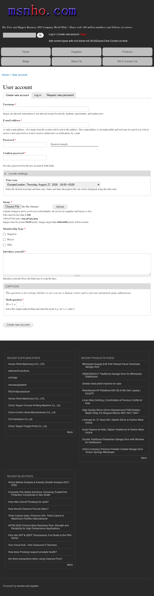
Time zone (11, 180)
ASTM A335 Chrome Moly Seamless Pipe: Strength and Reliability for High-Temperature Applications (38, 526)
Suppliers (76, 52)
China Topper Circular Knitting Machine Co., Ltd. (34, 405)
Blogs (26, 61)
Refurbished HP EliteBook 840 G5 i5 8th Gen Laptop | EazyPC (111, 391)
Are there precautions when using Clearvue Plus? (35, 558)
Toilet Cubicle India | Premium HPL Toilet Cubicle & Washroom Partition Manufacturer (36, 517)
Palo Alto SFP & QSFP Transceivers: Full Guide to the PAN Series (39, 536)
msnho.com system (27, 585)
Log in (52, 34)
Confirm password (14, 153)
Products (127, 52)
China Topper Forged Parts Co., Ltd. (27, 426)
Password (9, 140)
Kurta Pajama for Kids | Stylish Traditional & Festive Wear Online (113, 431)
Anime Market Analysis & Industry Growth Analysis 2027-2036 (39, 483)
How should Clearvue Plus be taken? (28, 508)
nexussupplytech (17, 384)
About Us (76, 61)
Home (25, 52)
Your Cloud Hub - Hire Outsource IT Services (32, 544)
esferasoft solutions (18, 370)
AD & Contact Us (128, 61)
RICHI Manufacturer (19, 391)
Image (7, 202)
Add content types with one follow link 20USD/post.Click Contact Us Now (88, 40)
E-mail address (12, 120)
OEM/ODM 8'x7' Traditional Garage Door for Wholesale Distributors (112, 375)
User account (19, 74)
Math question (15, 299)
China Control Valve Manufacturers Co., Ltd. (32, 412)
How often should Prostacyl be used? (28, 501)
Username (9, 104)
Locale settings (18, 173)
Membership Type (14, 228)
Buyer (10, 239)
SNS (9, 244)
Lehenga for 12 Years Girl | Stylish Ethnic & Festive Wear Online (113, 421)
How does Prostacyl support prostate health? (32, 551)
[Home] (40, 11)
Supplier (11, 234)
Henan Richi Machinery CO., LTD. (26, 364)
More (70, 432)
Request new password (60, 95)
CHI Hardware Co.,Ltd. (20, 419)
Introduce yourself (14, 251)
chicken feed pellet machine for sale (101, 383)
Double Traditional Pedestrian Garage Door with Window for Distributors (113, 440)
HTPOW (12, 377)
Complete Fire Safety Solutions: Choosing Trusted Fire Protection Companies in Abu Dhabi (37, 493)
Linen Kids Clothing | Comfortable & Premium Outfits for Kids (112, 401)
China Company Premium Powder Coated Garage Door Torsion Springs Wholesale (112, 450)
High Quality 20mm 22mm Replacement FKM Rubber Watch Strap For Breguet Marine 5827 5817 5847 (111, 411)
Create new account (68, 34)
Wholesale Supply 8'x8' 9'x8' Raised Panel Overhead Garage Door (111, 365)
